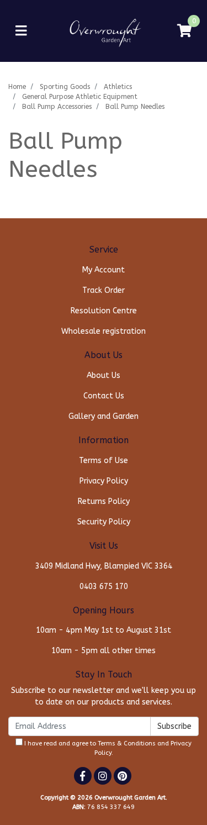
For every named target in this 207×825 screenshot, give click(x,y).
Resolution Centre (104, 311)
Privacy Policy (103, 481)
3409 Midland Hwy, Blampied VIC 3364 (103, 566)
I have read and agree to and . (107, 748)
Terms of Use (103, 460)
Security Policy (103, 522)
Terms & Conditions (127, 743)
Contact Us (103, 396)
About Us (103, 375)
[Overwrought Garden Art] (103, 30)
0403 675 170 (103, 586)
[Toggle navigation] (21, 31)
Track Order (103, 290)
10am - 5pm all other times (103, 650)
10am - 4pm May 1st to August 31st (103, 630)
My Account (103, 270)
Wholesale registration (103, 331)
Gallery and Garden (103, 416)
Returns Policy (104, 501)
